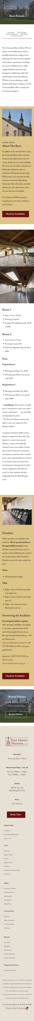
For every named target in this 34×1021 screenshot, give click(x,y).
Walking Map (8, 896)
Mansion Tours (8, 862)
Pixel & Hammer (18, 1008)
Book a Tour (15, 815)
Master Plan (7, 904)
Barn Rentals (8, 950)
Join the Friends (9, 924)
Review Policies (16, 715)
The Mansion (8, 900)
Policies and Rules (9, 958)
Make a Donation (9, 920)
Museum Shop (8, 855)
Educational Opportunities (12, 870)
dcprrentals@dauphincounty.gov (14, 643)
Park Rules (7, 874)
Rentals (6, 858)
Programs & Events (10, 970)
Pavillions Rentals (9, 954)
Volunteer (7, 928)
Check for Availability (15, 214)
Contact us (7, 830)
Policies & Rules (17, 36)
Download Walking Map (11, 834)
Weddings (24, 34)
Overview (7, 851)
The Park (6, 866)
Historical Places (9, 892)
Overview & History (10, 888)
